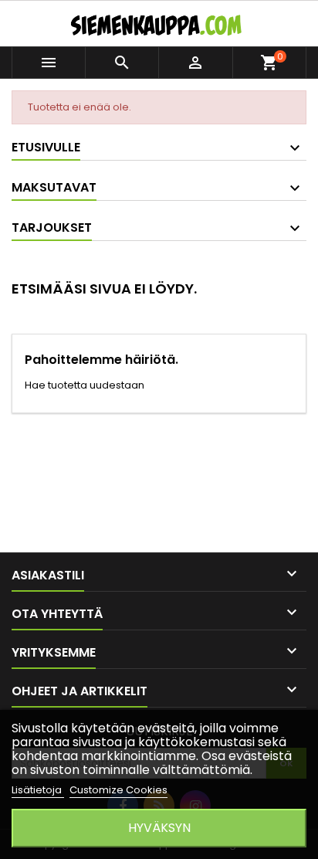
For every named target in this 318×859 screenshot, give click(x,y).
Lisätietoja (38, 790)
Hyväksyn (159, 828)
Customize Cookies (118, 790)
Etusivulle (46, 147)
